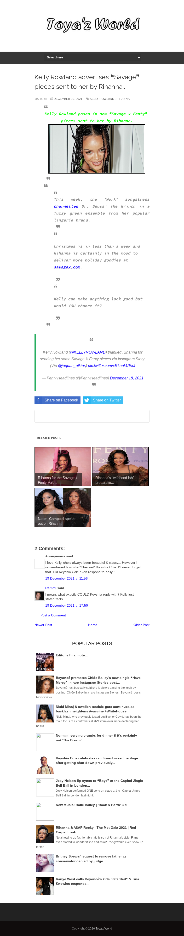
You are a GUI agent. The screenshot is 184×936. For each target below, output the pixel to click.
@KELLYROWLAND (88, 352)
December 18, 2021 (127, 378)
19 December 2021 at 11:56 (66, 578)
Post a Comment (53, 615)
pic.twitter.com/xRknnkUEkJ (111, 366)
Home (92, 625)
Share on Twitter (107, 400)
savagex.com (67, 267)
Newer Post (43, 625)
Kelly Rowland (102, 99)
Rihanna (123, 99)
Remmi (50, 588)
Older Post (141, 625)
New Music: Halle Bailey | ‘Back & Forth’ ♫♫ (91, 805)
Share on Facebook (61, 400)
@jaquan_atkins (72, 366)
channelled (66, 206)
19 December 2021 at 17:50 (66, 605)
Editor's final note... (72, 655)
